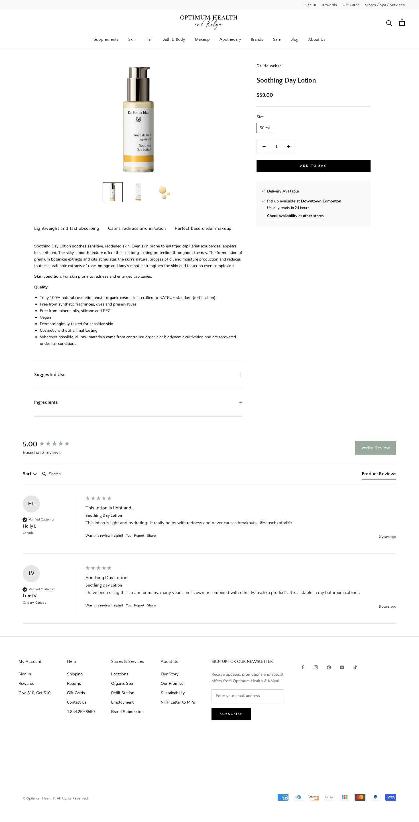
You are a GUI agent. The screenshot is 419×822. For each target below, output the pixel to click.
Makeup (202, 39)
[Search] (389, 23)
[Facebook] (303, 667)
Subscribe (231, 714)
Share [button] (151, 535)
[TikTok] (355, 667)
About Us (317, 39)
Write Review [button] (375, 448)
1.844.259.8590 (81, 711)
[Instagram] (316, 667)
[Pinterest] (329, 667)
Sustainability (173, 693)
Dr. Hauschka (269, 65)
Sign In (310, 5)
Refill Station (122, 693)
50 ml (265, 128)
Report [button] (139, 535)
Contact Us (77, 702)
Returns (74, 683)
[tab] (379, 475)
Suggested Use (50, 374)
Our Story (169, 674)
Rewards (329, 5)
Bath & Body (173, 39)
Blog (294, 39)
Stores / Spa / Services (385, 5)
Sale (277, 39)
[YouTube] (342, 667)
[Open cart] (402, 22)
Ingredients (46, 402)
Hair (149, 39)
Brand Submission (127, 711)
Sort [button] (27, 473)
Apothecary (230, 39)
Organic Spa (122, 683)
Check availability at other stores (295, 216)
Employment (122, 702)
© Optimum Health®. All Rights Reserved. (56, 798)
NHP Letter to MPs (178, 702)
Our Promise (172, 683)
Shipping (75, 674)
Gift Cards (351, 5)
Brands (257, 39)
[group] (53, 444)
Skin (132, 39)
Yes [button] (128, 535)
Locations (119, 674)
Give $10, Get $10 (34, 693)
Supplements (106, 39)
